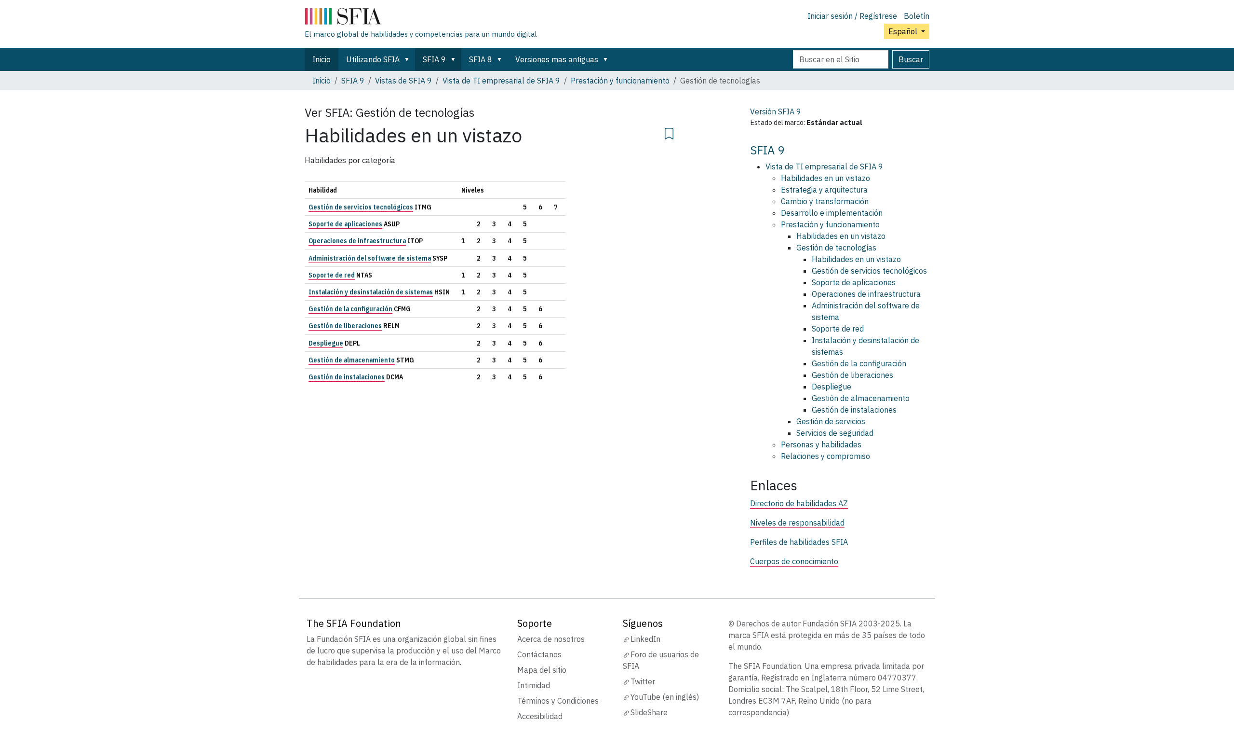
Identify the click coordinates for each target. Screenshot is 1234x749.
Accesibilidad (540, 716)
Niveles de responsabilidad (797, 522)
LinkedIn (645, 639)
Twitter (642, 681)
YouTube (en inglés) (664, 697)
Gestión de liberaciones (345, 325)
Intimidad (533, 685)
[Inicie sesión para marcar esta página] (669, 132)
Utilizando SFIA (373, 59)
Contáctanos (539, 654)
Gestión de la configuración (350, 309)
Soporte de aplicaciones (345, 224)
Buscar (911, 59)
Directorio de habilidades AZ (799, 503)
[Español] (421, 18)
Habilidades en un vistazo (825, 178)
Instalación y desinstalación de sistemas (370, 292)
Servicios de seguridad (834, 433)
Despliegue (325, 343)
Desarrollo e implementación (832, 213)
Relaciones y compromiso (825, 456)
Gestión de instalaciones (346, 377)
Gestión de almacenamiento (351, 360)
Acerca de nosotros (551, 639)
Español (903, 31)
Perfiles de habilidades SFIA (799, 542)
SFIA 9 (434, 59)
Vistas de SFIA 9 (403, 80)
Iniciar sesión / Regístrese (852, 16)
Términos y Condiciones (558, 701)
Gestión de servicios (830, 421)
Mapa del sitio (541, 670)
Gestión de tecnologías (836, 247)
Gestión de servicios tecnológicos (360, 207)
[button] (408, 59)
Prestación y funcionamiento (620, 80)
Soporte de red (331, 275)
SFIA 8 (480, 59)
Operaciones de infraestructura (357, 240)
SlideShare (649, 712)
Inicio (321, 59)
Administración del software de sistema (369, 258)
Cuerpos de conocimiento (794, 561)
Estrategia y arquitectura (824, 189)
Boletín (916, 16)
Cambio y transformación (825, 201)
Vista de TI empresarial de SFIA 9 (501, 80)
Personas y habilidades (821, 444)
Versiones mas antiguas (556, 59)
